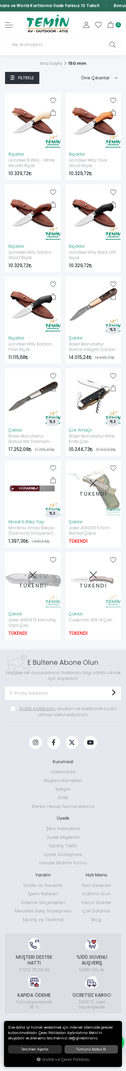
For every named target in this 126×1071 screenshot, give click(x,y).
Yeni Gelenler (96, 885)
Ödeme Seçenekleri (42, 902)
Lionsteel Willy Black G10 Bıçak (92, 255)
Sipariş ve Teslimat (43, 919)
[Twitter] (72, 742)
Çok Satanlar (96, 911)
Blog (96, 919)
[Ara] (112, 44)
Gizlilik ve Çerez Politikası (66, 1060)
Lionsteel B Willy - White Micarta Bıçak (31, 163)
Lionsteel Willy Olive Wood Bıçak (88, 163)
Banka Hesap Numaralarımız (63, 806)
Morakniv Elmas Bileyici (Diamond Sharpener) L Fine (32, 531)
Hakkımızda (63, 772)
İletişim (63, 789)
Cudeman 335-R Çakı (90, 620)
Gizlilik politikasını (37, 708)
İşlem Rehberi (43, 894)
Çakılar (76, 338)
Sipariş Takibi (63, 845)
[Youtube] (90, 742)
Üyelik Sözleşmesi (63, 854)
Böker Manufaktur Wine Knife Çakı (92, 439)
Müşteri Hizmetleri (63, 780)
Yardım (43, 875)
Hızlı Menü (96, 875)
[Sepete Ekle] (53, 113)
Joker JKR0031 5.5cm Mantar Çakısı (89, 530)
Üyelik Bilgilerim (63, 837)
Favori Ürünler (96, 902)
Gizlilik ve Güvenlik (42, 885)
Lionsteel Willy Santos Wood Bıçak (29, 255)
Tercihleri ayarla (34, 1049)
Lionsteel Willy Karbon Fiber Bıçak (30, 347)
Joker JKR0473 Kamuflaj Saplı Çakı (32, 622)
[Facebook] (53, 742)
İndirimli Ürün (96, 894)
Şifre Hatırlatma (63, 828)
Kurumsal (63, 761)
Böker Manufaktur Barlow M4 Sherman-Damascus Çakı (29, 439)
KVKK (63, 797)
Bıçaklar (16, 154)
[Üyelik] (86, 25)
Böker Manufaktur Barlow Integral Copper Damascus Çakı (92, 347)
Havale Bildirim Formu (63, 863)
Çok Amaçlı (80, 430)
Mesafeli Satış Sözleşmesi (43, 911)
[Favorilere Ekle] (53, 100)
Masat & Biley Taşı (26, 522)
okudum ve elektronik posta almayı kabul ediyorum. (67, 711)
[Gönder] (113, 693)
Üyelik (63, 818)
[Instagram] (35, 742)
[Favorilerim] (98, 25)
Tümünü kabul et (91, 1049)
